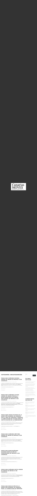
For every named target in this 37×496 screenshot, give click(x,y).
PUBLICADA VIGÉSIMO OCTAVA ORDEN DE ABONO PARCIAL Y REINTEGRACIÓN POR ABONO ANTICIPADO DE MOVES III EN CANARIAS (10, 397)
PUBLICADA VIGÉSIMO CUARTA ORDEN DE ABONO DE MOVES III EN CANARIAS (30, 413)
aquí (13, 426)
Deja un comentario (3, 410)
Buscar (26, 374)
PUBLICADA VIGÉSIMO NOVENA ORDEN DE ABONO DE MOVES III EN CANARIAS (11, 379)
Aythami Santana (27, 415)
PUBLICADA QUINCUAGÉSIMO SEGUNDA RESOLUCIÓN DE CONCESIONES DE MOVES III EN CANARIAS (10, 452)
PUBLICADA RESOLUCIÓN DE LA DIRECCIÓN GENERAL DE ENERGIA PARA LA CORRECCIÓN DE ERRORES (11, 487)
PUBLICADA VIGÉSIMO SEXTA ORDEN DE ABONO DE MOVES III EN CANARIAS (12, 471)
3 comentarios (3, 390)
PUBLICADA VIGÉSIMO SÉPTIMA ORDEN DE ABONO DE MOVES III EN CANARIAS (11, 435)
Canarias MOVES (14, 401)
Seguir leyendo (3, 388)
